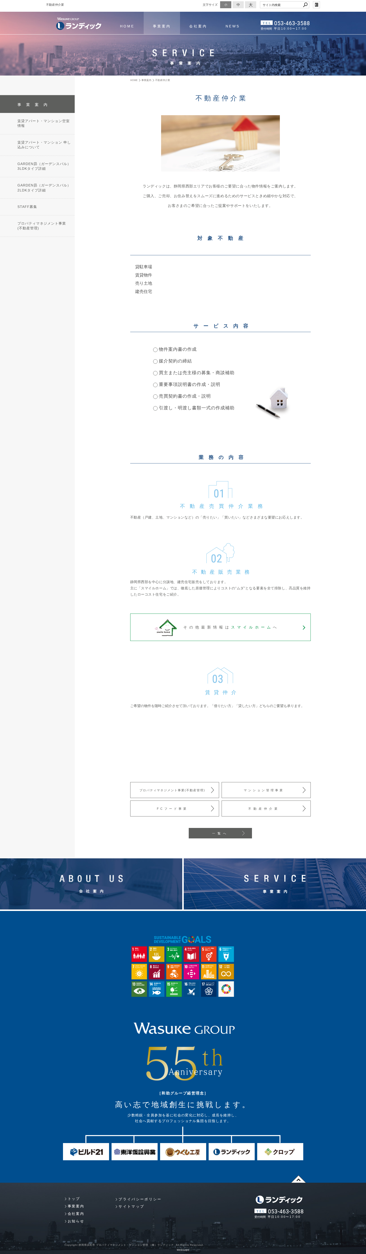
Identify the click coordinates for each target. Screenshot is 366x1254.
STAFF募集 (27, 207)
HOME (127, 26)
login (316, 4)
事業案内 (162, 26)
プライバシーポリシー (140, 1199)
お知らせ (76, 1221)
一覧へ (220, 833)
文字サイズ (210, 4)
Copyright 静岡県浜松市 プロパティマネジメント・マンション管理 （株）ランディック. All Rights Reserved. (134, 1245)
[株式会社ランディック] (78, 23)
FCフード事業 (172, 808)
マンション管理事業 (264, 790)
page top (298, 1179)
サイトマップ (131, 1206)
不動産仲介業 (264, 808)
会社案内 (198, 26)
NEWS (233, 26)
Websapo (183, 1250)
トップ (74, 1199)
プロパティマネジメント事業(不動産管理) (172, 790)
